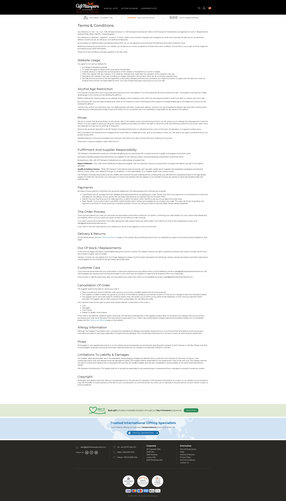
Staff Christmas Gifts (154, 460)
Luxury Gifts (151, 457)
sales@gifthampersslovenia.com (93, 447)
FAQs (182, 452)
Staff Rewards (151, 455)
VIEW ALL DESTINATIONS (143, 433)
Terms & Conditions (187, 460)
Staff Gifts (150, 452)
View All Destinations (188, 449)
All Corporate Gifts (153, 449)
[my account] (204, 8)
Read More (191, 410)
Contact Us (184, 463)
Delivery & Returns (187, 455)
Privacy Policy (185, 457)
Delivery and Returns (109, 237)
